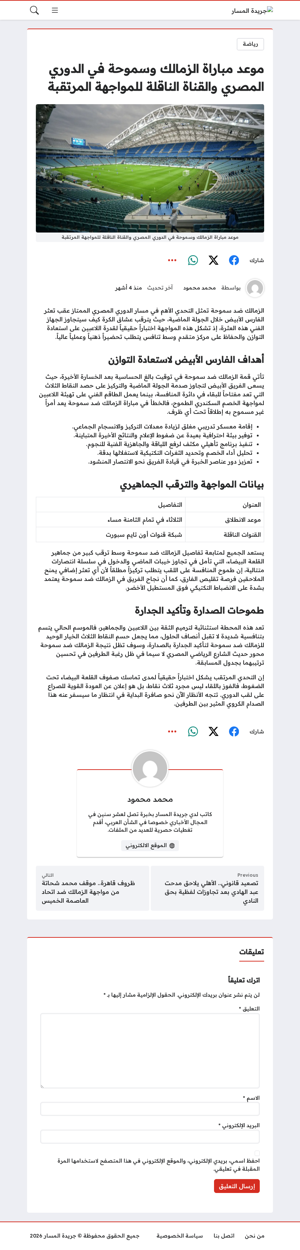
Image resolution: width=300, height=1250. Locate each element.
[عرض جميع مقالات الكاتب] (255, 288)
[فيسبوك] (234, 260)
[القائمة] (55, 10)
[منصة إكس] (213, 260)
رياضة (250, 44)
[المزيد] (172, 260)
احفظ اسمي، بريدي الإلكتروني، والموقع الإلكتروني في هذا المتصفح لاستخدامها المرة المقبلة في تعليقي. (158, 1165)
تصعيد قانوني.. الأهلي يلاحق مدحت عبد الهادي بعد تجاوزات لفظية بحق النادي (211, 891)
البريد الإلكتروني (239, 1125)
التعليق (249, 1008)
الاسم (251, 1098)
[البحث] (34, 10)
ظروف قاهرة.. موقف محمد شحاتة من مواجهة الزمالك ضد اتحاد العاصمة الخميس (88, 891)
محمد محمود (199, 287)
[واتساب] (193, 260)
